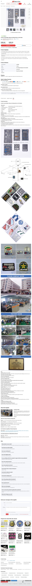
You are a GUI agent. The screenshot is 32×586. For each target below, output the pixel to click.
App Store (3, 580)
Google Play (8, 580)
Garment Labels (8, 6)
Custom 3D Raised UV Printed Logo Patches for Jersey (12, 553)
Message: (4, 507)
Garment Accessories (19, 563)
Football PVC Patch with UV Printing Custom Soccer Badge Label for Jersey (19, 541)
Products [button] (8, 3)
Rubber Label (13, 430)
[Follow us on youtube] (29, 580)
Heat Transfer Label (8, 430)
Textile (4, 6)
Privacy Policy (28, 583)
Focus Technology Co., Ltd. (10, 583)
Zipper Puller (17, 430)
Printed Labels (13, 6)
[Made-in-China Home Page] (16, 1)
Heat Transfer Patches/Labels (5, 563)
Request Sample (14, 47)
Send (7, 514)
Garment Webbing (10, 563)
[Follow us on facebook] (25, 580)
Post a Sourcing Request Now (24, 514)
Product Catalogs (12, 560)
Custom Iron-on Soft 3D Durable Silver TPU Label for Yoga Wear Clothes (4, 529)
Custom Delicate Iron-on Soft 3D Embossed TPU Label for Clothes (12, 541)
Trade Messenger (14, 580)
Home (1, 6)
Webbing (20, 430)
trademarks (2, 562)
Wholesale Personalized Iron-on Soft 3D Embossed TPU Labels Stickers (27, 529)
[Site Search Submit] (20, 4)
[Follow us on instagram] (28, 580)
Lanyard (6, 431)
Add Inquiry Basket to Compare (16, 32)
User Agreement (20, 583)
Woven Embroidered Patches (12, 562)
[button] (1, 1)
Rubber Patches (18, 562)
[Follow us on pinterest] (30, 580)
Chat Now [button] (24, 45)
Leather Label (23, 430)
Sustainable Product (26, 563)
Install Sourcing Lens (5, 581)
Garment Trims (16, 431)
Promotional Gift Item (3, 565)
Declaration (24, 583)
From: (4, 502)
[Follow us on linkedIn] (22, 581)
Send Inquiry (8, 45)
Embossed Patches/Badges (27, 562)
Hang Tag (27, 430)
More (1, 578)
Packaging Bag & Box (11, 431)
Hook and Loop (3, 431)
